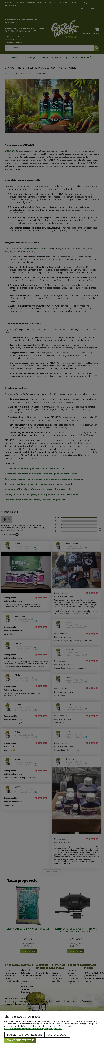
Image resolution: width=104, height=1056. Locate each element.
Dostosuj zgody (58, 1035)
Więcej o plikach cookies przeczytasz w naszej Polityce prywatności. (33, 1028)
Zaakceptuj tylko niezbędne (24, 1035)
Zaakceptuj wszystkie (20, 1040)
